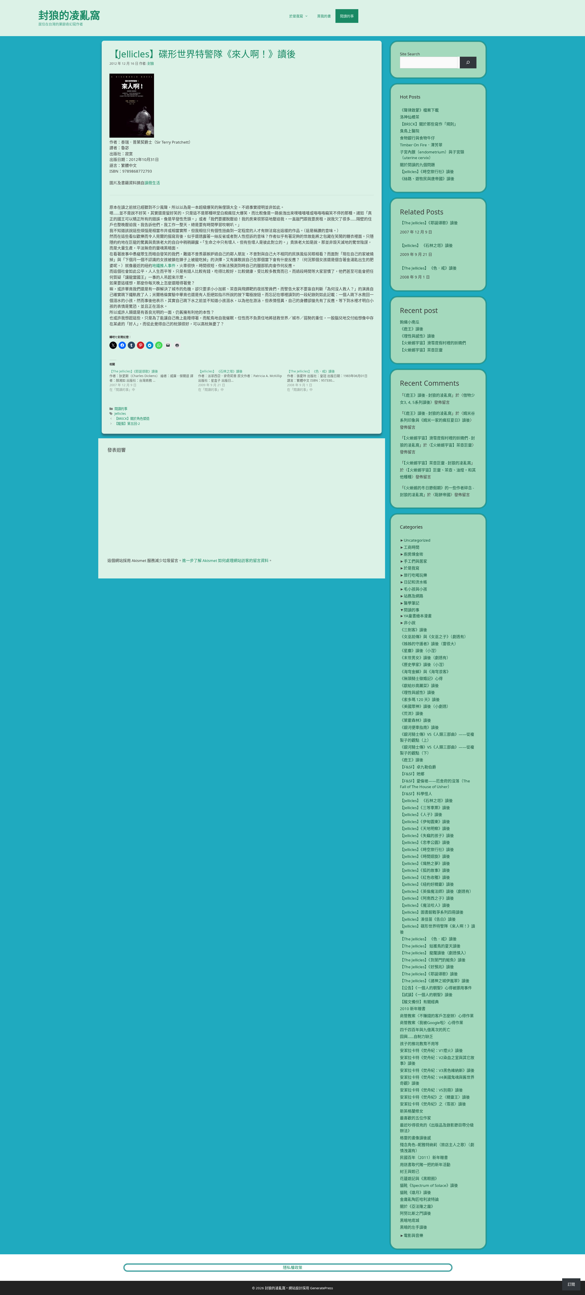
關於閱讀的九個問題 (417, 164)
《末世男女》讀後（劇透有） (425, 657)
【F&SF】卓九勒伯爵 (418, 767)
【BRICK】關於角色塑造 (131, 418)
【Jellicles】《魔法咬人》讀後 (425, 905)
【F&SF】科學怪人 (416, 793)
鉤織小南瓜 (409, 322)
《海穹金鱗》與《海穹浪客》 (425, 671)
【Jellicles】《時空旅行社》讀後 (427, 171)
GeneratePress (321, 1288)
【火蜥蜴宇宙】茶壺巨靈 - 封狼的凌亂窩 (437, 463)
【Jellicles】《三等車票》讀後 (425, 807)
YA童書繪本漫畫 (418, 615)
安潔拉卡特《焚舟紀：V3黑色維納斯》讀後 (437, 1070)
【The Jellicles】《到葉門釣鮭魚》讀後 (432, 960)
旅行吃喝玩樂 (415, 575)
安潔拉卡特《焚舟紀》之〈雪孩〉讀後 (433, 1104)
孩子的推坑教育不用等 (419, 1043)
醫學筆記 (411, 603)
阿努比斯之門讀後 (415, 1213)
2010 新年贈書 (412, 1008)
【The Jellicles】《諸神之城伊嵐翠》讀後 (434, 980)
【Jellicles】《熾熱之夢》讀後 (425, 863)
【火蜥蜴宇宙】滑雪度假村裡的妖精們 (433, 342)
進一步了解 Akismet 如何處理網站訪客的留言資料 (225, 560)
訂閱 (571, 1284)
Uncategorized (417, 540)
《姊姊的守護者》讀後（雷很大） (429, 643)
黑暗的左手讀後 (413, 1227)
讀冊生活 (152, 182)
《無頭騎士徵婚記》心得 (421, 678)
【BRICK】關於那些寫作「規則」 (429, 124)
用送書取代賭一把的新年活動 (425, 1164)
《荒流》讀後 (411, 713)
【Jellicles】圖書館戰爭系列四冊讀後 (431, 912)
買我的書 (324, 16)
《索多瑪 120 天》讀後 (420, 699)
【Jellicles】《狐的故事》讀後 (425, 870)
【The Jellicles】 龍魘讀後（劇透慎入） (434, 952)
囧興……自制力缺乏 (416, 1036)
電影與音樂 (413, 1235)
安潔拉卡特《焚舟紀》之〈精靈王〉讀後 (435, 1097)
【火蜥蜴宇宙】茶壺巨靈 (421, 350)
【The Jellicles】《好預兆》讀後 (427, 966)
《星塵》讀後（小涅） (419, 650)
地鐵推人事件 (164, 265)
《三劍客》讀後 (413, 629)
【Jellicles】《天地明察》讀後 (425, 828)
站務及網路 (413, 596)
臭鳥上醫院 (409, 131)
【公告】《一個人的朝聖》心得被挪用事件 (436, 987)
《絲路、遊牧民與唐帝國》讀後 (427, 178)
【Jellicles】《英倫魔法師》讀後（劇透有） (436, 891)
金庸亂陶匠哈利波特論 (419, 1199)
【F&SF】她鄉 (412, 773)
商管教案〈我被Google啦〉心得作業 (431, 1022)
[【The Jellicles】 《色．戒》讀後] (331, 380)
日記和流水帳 (415, 582)
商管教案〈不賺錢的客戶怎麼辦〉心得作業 (437, 1015)
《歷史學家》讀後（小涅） (423, 664)
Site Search (410, 53)
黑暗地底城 (409, 1220)
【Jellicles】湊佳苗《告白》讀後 (428, 919)
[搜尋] (468, 62)
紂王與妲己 (409, 1171)
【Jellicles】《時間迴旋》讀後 (425, 856)
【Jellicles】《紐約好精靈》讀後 (427, 884)
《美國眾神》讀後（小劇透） (425, 706)
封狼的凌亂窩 (69, 15)
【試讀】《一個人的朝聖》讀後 (426, 994)
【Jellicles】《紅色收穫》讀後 (425, 877)
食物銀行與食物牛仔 (417, 138)
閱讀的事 (347, 16)
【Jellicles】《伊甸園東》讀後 (425, 821)
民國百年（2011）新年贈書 (424, 1157)
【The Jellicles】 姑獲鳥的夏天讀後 (430, 946)
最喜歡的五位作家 (415, 1118)
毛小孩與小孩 (415, 589)
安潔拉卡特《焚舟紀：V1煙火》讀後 (431, 1050)
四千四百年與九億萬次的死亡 (425, 1029)
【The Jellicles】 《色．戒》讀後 (428, 268)
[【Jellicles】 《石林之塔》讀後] (242, 380)
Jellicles (120, 413)
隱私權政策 (292, 1267)
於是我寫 (296, 16)
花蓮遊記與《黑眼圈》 (419, 1178)
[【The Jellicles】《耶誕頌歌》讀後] (153, 380)
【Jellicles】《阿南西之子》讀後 (427, 898)
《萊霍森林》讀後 (415, 720)
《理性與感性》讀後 (417, 336)
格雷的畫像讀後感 (415, 1137)
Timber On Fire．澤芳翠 (421, 144)
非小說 (409, 622)
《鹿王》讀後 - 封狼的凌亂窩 (428, 395)
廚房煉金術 (413, 554)
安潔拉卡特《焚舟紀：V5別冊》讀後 (431, 1090)
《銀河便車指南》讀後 (419, 727)
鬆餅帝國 (442, 494)
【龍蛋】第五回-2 (127, 423)
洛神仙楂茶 (409, 117)
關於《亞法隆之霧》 (417, 1206)
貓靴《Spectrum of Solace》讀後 (429, 1185)
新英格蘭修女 (411, 1111)
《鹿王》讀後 (411, 329)
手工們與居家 (415, 561)
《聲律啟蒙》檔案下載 (419, 110)
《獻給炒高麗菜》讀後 (419, 685)
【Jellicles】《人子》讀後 (421, 814)
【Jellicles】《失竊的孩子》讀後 (427, 835)
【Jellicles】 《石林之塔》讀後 (426, 245)
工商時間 (411, 547)
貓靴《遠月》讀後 (415, 1192)
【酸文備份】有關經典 (419, 1001)
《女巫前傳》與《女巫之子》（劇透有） (434, 636)
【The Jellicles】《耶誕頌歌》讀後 (429, 223)
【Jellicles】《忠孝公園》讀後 (425, 842)
